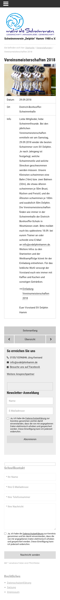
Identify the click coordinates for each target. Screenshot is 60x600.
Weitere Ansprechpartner (20, 374)
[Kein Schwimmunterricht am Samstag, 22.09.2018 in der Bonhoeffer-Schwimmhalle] (51, 339)
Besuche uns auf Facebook (25, 366)
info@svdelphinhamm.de (24, 362)
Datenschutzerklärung (35, 418)
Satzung (11, 587)
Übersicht (30, 339)
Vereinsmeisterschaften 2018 (29, 59)
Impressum (13, 592)
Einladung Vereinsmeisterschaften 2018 (35, 293)
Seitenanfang (30, 330)
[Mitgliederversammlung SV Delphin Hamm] (9, 339)
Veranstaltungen (44, 47)
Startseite (29, 47)
